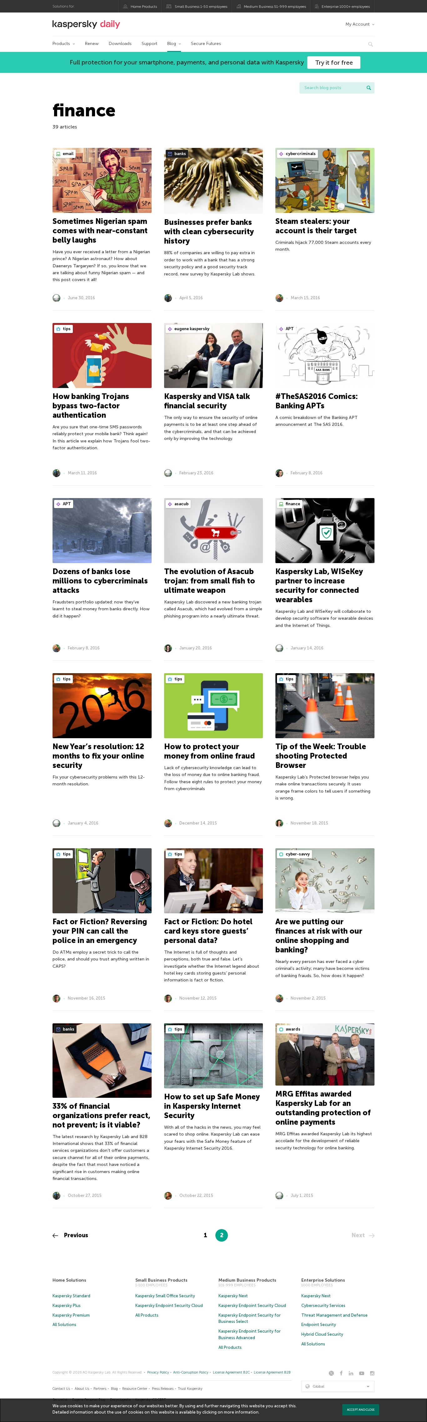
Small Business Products (161, 1280)
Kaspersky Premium (71, 1315)
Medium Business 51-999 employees (275, 6)
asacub (180, 504)
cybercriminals (300, 153)
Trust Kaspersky (190, 1389)
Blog (171, 43)
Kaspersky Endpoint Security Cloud (169, 1305)
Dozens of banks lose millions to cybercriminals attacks (100, 581)
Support (149, 43)
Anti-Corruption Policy (190, 1372)
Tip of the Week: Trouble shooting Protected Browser (320, 756)
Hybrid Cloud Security (322, 1334)
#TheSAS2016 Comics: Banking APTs (316, 401)
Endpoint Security (318, 1324)
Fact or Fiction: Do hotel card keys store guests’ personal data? (208, 931)
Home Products (144, 6)
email (67, 153)
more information (241, 1412)
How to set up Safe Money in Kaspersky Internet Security (211, 1106)
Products (61, 43)
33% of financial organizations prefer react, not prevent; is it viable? (101, 1115)
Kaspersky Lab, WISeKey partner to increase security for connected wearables (319, 585)
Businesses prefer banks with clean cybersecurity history (209, 231)
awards (292, 1029)
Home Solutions (69, 1280)
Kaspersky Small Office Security (165, 1295)
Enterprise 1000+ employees (346, 6)
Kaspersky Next (233, 1295)
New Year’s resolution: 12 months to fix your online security (98, 756)
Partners (99, 1389)
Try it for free (334, 62)
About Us (82, 1389)
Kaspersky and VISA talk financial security (207, 401)
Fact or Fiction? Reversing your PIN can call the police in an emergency (100, 931)
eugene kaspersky (191, 328)
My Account (357, 24)
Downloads (120, 43)
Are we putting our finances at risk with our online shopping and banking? (318, 935)
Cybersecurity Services (323, 1305)
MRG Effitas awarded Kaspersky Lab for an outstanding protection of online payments (323, 1108)
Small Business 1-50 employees (201, 6)
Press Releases (162, 1389)
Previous (75, 1235)
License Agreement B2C (231, 1372)
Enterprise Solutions (323, 1280)
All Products (146, 1315)
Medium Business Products (247, 1280)
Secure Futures (206, 43)
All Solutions (64, 1324)
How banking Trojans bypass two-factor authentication (91, 406)
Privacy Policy (158, 1372)
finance (292, 504)
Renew (92, 43)
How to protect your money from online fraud (209, 751)
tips (66, 328)
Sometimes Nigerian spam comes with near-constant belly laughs (100, 231)
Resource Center (134, 1389)
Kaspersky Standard (71, 1295)
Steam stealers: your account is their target (316, 226)
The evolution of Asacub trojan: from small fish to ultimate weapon (209, 581)
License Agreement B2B (272, 1372)
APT (289, 328)
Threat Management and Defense (334, 1315)
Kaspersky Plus (67, 1305)
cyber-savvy (297, 854)
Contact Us (61, 1389)
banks (179, 153)
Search (368, 87)
